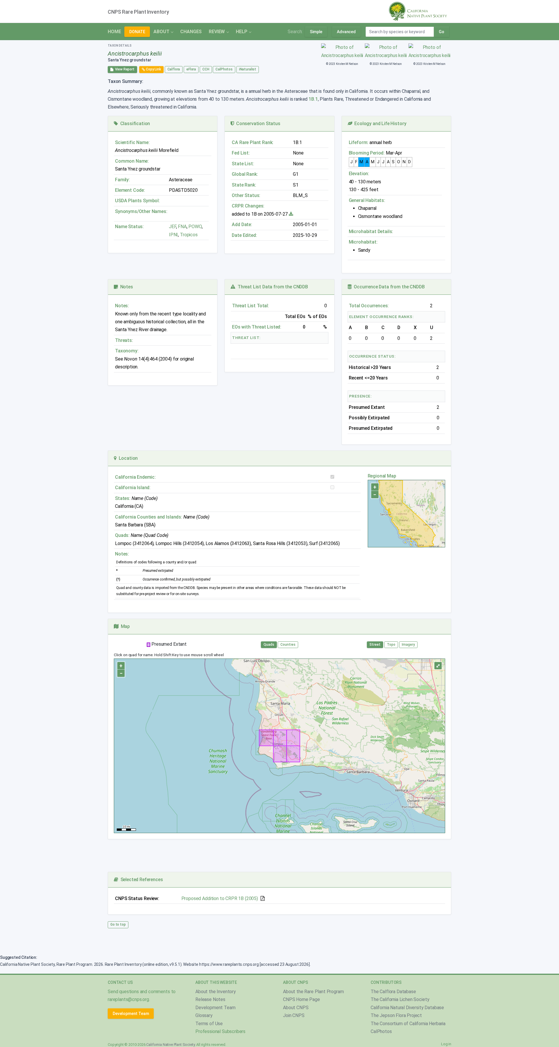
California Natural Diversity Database (407, 1007)
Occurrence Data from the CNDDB (388, 287)
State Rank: (244, 185)
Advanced (346, 31)
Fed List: (241, 153)
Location (127, 458)
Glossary (204, 1015)
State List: (243, 163)
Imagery (408, 645)
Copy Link (153, 69)
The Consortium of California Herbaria (408, 1023)
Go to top (118, 924)
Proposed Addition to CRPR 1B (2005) (219, 898)
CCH (205, 69)
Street (375, 645)
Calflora (173, 69)
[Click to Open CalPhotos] (342, 51)
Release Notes (210, 999)
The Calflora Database (393, 991)
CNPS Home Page (301, 999)
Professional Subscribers (220, 1031)
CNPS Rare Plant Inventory (138, 12)
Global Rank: (245, 174)
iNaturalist (247, 69)
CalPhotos (224, 69)
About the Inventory (215, 991)
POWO (194, 226)
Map (124, 626)
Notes (125, 287)
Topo (391, 645)
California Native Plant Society (170, 1044)
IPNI (173, 234)
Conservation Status (257, 123)
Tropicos (189, 234)
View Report (124, 69)
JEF (172, 226)
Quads (268, 645)
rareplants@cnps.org (128, 999)
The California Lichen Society (400, 999)
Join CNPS (294, 1015)
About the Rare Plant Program (313, 991)
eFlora (191, 69)
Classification (134, 123)
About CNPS (295, 1007)
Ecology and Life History (379, 123)
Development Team (131, 1013)
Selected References (140, 879)
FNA (181, 226)
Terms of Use (209, 1023)
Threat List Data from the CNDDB (271, 287)
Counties (288, 645)
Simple (316, 31)
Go (441, 31)
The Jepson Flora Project (396, 1015)
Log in (446, 1044)
